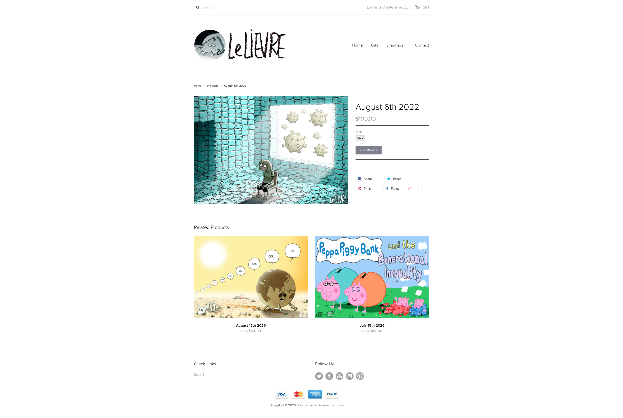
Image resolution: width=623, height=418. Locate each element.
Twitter (319, 376)
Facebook (329, 376)
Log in (372, 7)
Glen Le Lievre (306, 405)
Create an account (397, 7)
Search (199, 374)
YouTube (339, 376)
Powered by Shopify (331, 405)
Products (212, 85)
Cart (425, 7)
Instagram (350, 376)
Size (359, 132)
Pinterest (360, 376)
